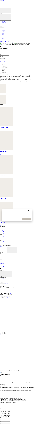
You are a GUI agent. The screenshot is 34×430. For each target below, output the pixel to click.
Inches (1, 372)
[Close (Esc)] (3, 333)
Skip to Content (2, 0)
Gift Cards (3, 233)
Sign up (1, 259)
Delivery (2, 229)
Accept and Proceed (26, 219)
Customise (16, 219)
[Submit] (12, 250)
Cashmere (3, 38)
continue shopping (2, 263)
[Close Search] (1, 26)
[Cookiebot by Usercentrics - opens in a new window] (28, 210)
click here (10, 293)
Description (1, 61)
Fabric (3, 61)
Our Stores (3, 241)
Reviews (5, 61)
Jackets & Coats (3, 31)
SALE (2, 35)
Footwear (3, 33)
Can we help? (3, 23)
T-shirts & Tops (3, 30)
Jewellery (3, 34)
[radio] (0, 55)
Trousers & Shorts (3, 32)
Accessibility (3, 242)
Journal (2, 40)
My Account (3, 265)
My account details (4, 22)
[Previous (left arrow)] (1, 333)
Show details (28, 217)
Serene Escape (3, 41)
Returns (2, 230)
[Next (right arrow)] (5, 333)
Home (1, 41)
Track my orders (3, 21)
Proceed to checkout (3, 283)
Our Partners (3, 236)
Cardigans (3, 29)
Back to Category (7, 41)
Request (1, 246)
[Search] (5, 10)
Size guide (3, 231)
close (0, 334)
